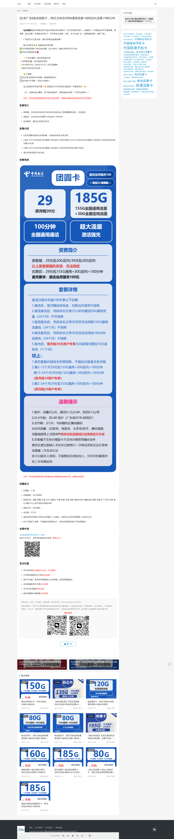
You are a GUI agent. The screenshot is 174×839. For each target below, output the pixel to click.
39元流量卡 (148, 34)
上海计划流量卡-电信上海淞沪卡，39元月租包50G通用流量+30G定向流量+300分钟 (100, 771)
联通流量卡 (144, 85)
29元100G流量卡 (128, 34)
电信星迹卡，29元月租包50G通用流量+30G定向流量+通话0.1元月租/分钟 (67, 737)
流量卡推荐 (150, 71)
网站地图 (59, 828)
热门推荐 (39, 828)
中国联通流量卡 (129, 52)
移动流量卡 (144, 81)
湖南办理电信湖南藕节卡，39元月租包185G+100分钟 (34, 804)
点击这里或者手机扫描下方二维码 (32, 535)
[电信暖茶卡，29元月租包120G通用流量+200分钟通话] (101, 688)
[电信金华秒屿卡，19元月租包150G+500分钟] (35, 688)
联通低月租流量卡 (129, 86)
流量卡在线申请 (140, 71)
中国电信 (43, 24)
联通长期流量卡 (142, 89)
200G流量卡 (127, 36)
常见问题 (47, 4)
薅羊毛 (56, 4)
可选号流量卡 (143, 57)
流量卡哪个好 (139, 69)
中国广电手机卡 (128, 39)
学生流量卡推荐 (139, 59)
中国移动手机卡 (134, 43)
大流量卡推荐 (128, 59)
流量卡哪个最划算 (128, 71)
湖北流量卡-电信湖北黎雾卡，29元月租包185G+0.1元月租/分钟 (67, 771)
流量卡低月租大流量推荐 (142, 67)
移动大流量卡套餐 (129, 81)
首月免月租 (126, 94)
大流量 (151, 57)
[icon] (154, 829)
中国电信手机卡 (143, 39)
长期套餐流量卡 (135, 92)
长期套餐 (126, 92)
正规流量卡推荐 (128, 67)
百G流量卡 (126, 77)
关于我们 (37, 4)
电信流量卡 (141, 74)
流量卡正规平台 (128, 75)
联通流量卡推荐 (129, 89)
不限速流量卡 (136, 36)
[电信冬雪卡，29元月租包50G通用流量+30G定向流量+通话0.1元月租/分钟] (35, 722)
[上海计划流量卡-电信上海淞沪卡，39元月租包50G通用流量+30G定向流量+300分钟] (101, 756)
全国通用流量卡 (144, 55)
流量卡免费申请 (128, 69)
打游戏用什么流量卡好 (140, 62)
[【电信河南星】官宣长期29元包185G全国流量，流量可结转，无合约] (101, 722)
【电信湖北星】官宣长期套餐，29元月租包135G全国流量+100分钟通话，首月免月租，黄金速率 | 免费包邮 (67, 703)
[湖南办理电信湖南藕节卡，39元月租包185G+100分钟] (35, 791)
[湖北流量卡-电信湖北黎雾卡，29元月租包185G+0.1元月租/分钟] (68, 756)
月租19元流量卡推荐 (139, 64)
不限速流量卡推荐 (146, 36)
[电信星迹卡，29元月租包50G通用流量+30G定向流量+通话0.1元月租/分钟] (68, 722)
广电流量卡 (148, 59)
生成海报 (56, 836)
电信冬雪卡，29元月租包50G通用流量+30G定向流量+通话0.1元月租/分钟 (34, 737)
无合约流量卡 (127, 64)
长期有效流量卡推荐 (147, 92)
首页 (29, 4)
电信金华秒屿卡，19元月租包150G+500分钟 (33, 702)
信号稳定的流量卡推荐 (131, 55)
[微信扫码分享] (63, 836)
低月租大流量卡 (144, 52)
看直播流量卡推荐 (137, 77)
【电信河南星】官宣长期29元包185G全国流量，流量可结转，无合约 (101, 737)
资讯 (64, 4)
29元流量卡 (139, 34)
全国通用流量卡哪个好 (130, 57)
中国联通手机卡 (135, 48)
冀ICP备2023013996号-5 (68, 831)
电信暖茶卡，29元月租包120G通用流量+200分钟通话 (101, 702)
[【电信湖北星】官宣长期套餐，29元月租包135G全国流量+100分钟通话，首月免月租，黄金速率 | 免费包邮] (68, 688)
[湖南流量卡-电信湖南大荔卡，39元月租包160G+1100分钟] (35, 756)
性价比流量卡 (127, 62)
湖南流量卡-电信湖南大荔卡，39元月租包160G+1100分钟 (34, 770)
